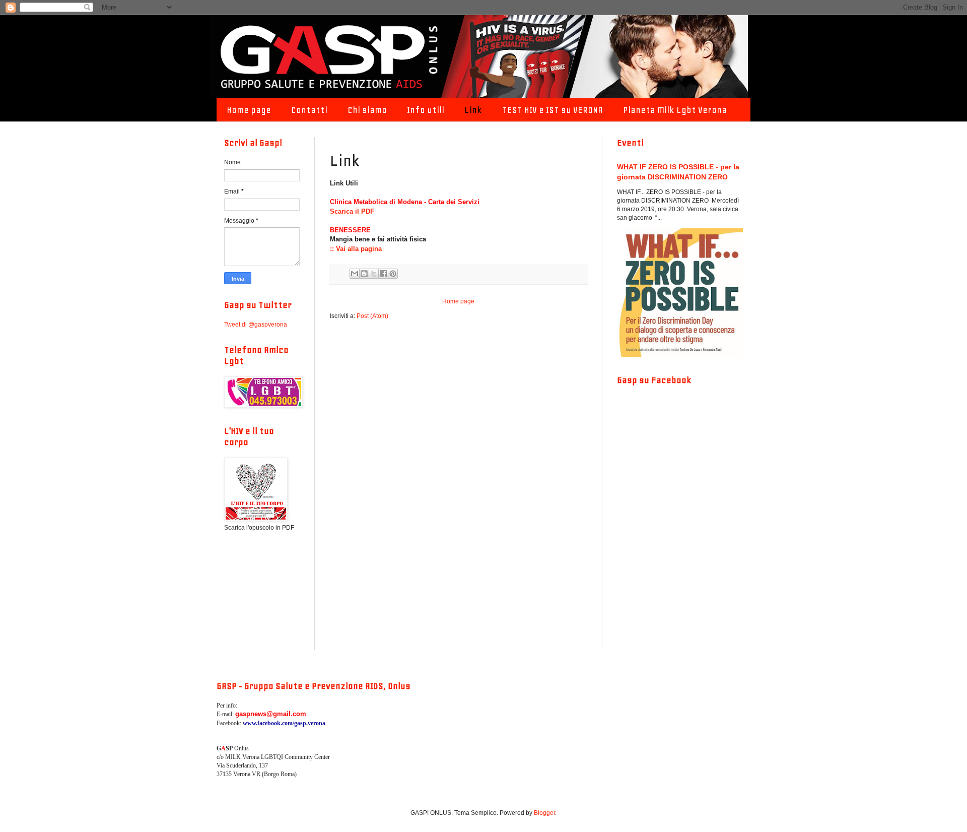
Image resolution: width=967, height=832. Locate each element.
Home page (249, 110)
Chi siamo (367, 110)
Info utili (425, 110)
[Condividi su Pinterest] (393, 274)
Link (473, 110)
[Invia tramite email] (355, 274)
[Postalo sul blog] (364, 274)
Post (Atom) (372, 315)
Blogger (544, 812)
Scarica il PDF (352, 211)
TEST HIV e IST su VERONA (552, 110)
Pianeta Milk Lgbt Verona (675, 110)
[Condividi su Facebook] (383, 274)
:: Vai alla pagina (356, 248)
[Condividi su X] (374, 274)
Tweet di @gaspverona (255, 324)
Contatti (309, 110)
